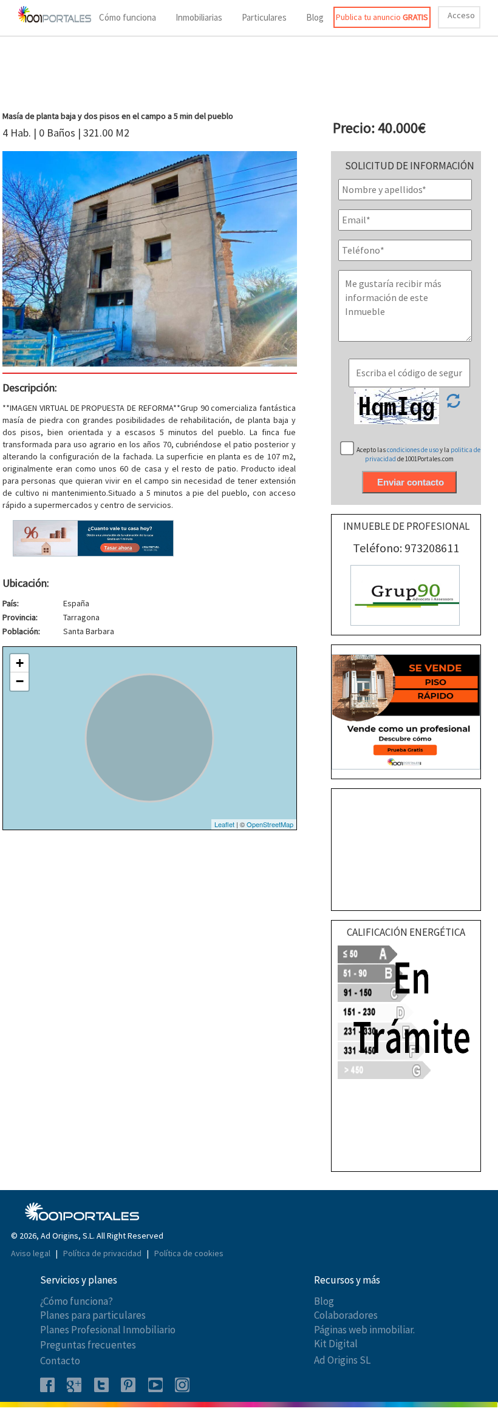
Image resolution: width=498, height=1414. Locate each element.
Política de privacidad (103, 1253)
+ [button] (20, 663)
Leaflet (224, 824)
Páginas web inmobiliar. (364, 1329)
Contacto (60, 1360)
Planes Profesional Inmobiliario (108, 1329)
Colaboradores (346, 1315)
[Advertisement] (249, 75)
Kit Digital (336, 1343)
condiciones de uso (413, 449)
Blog (315, 17)
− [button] (20, 681)
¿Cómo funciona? (76, 1301)
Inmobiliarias (199, 17)
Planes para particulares (93, 1315)
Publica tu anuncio (382, 17)
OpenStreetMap (270, 824)
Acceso (461, 15)
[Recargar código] (453, 405)
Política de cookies (188, 1253)
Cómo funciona (127, 17)
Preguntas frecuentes (88, 1344)
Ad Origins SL (342, 1360)
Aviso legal (31, 1253)
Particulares (264, 17)
